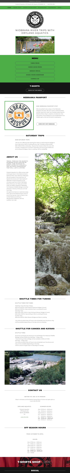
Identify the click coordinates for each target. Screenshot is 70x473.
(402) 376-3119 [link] (24, 417)
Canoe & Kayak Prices (35, 67)
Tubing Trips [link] (17, 7)
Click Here (47, 462)
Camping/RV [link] (52, 7)
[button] (60, 7)
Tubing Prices (35, 63)
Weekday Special (35, 71)
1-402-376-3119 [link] (51, 4)
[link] (35, 19)
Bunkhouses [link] (42, 7)
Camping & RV (35, 78)
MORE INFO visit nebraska (47, 124)
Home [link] (9, 7)
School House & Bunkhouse (35, 74)
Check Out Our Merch (35, 90)
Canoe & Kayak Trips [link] (29, 7)
